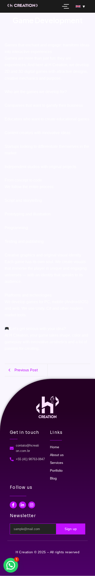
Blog (53, 478)
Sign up (71, 529)
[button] (10, 565)
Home (54, 447)
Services (56, 463)
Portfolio (56, 470)
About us (57, 455)
